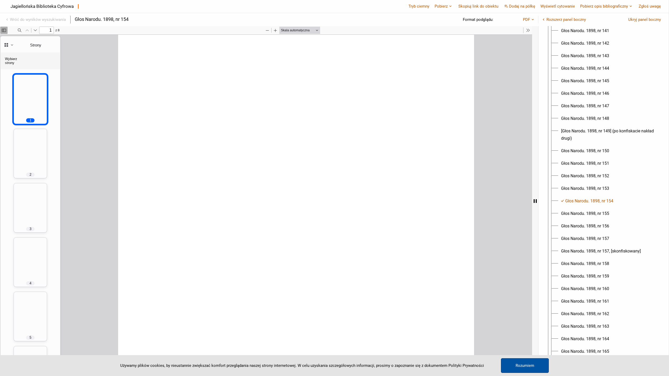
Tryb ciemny (418, 6)
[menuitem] (585, 31)
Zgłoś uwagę (650, 6)
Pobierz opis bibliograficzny (604, 6)
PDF (526, 19)
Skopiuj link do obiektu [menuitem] (478, 6)
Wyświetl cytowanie (557, 6)
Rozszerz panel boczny (566, 19)
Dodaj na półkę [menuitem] (522, 6)
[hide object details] (535, 201)
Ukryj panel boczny (644, 19)
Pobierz (441, 6)
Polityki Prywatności (466, 365)
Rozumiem (525, 365)
